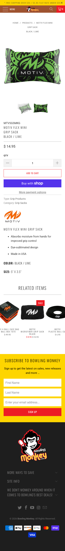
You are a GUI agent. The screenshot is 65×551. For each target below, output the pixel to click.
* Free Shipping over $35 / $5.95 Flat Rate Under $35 (32, 2)
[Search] (52, 9)
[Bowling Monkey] (32, 9)
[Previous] (7, 67)
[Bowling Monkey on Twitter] (20, 508)
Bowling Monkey (26, 518)
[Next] (58, 67)
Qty (6, 155)
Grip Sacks (21, 203)
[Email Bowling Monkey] (45, 508)
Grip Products (18, 198)
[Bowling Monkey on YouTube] (32, 508)
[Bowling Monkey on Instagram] (38, 508)
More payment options (32, 192)
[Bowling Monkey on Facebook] (26, 508)
